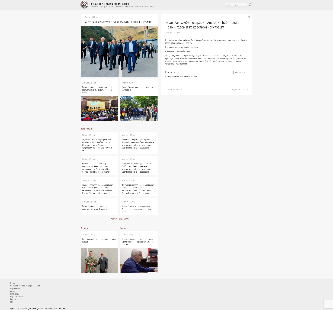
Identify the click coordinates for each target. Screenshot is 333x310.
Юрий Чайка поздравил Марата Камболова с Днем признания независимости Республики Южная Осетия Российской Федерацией (97, 167)
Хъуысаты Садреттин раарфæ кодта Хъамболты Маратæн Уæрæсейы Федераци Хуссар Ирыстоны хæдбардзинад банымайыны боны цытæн (97, 145)
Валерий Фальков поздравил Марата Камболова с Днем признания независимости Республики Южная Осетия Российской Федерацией (137, 167)
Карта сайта (15, 288)
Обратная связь (16, 296)
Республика (94, 7)
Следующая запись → (239, 89)
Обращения (129, 7)
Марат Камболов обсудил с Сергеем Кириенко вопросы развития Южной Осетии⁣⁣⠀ (137, 242)
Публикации (139, 7)
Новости (111, 7)
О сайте (13, 283)
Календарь (14, 294)
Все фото (85, 228)
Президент (103, 7)
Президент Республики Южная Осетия (110, 4)
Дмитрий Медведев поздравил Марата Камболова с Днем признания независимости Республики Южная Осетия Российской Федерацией (138, 189)
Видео (152, 7)
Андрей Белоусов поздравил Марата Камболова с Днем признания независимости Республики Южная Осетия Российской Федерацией (98, 189)
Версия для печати (240, 72)
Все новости (86, 128)
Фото (146, 7)
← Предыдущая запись (174, 89)
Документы (119, 7)
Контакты (14, 299)
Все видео (124, 228)
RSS (11, 302)
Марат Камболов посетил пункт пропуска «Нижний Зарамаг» (118, 22)
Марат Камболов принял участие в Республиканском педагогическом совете (97, 90)
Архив (12, 291)
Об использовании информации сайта (25, 286)
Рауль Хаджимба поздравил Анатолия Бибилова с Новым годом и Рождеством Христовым (202, 25)
